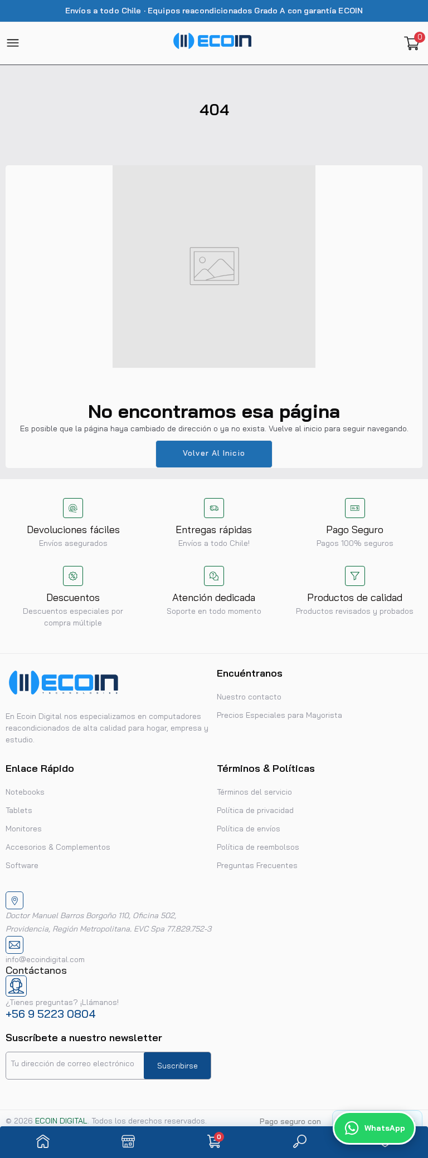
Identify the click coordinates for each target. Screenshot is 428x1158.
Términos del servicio (254, 792)
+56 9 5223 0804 (51, 1014)
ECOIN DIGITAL (61, 1121)
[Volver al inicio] (406, 1066)
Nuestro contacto (249, 697)
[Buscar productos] (300, 1142)
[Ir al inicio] (43, 1142)
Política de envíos (248, 829)
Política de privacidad (255, 810)
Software (22, 865)
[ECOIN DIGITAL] (212, 43)
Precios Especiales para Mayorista (279, 715)
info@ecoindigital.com (45, 959)
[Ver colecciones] (128, 1142)
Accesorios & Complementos (58, 847)
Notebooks (25, 792)
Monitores (24, 829)
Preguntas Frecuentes (257, 865)
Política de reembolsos (258, 847)
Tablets (19, 810)
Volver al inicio (214, 453)
